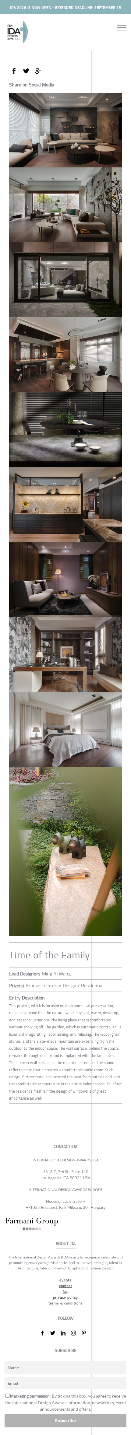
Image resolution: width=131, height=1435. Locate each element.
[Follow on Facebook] (45, 1333)
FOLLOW (65, 1318)
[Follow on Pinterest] (86, 1333)
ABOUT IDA (66, 1244)
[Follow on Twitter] (55, 1333)
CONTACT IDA (65, 1146)
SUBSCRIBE (65, 1350)
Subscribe (65, 1420)
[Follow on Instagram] (76, 1333)
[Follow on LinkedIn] (65, 1333)
